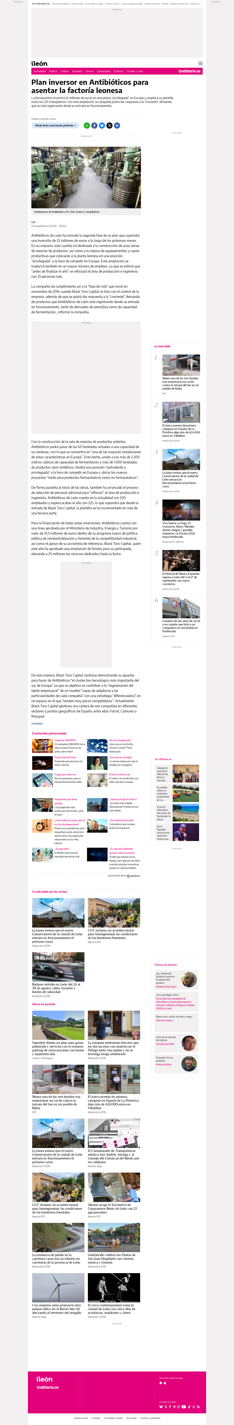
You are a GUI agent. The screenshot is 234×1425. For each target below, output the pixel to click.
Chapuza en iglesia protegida (132, 4)
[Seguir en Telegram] (174, 1406)
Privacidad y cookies (113, 1418)
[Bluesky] (102, 125)
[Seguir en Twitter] (165, 1406)
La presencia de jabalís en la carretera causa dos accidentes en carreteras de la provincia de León (56, 1258)
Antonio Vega (95, 1166)
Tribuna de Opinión (165, 964)
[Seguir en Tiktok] (189, 1406)
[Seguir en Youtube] (184, 1406)
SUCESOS (165, 4)
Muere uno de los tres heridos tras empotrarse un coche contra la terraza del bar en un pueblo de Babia (56, 1102)
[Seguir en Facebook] (170, 1406)
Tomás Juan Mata (165, 1043)
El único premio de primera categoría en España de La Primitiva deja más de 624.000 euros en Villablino (113, 1102)
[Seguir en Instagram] (178, 1406)
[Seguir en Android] (160, 1382)
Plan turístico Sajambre (61, 4)
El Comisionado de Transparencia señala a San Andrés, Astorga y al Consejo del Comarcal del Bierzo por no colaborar (113, 1156)
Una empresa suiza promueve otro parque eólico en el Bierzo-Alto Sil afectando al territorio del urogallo (56, 1309)
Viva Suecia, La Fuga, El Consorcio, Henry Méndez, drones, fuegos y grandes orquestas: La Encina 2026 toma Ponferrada (178, 530)
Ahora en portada (43, 1004)
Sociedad (77, 71)
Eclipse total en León (198, 4)
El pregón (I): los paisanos (164, 1059)
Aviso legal (131, 1418)
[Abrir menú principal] (200, 63)
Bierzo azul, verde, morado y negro (174, 1016)
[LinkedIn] (117, 125)
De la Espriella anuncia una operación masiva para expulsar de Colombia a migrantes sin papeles (164, 832)
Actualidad (40, 71)
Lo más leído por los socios (49, 891)
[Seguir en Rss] (198, 1406)
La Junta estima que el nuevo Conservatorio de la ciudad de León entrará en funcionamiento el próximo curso (57, 936)
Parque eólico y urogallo (94, 4)
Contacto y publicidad (150, 1418)
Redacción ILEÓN (41, 945)
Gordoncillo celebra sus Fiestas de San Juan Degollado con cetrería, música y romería (112, 1258)
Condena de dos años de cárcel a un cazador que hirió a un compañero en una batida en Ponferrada (181, 626)
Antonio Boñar (163, 1064)
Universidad (103, 71)
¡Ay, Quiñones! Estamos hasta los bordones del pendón (165, 978)
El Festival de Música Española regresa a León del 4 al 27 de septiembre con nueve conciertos (180, 579)
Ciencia (89, 71)
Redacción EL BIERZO (173, 541)
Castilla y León (135, 71)
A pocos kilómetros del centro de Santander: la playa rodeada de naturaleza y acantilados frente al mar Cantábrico (163, 813)
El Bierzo (118, 71)
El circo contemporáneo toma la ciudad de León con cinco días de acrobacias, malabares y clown (111, 1309)
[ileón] (55, 1379)
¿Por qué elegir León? (167, 994)
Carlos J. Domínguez (42, 1058)
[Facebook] (94, 125)
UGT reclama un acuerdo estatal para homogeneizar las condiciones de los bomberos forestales (113, 934)
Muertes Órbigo (77, 4)
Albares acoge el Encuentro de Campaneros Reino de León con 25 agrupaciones (112, 1208)
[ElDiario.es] (189, 71)
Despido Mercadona (152, 4)
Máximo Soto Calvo (166, 986)
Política (53, 71)
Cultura (65, 71)
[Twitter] (109, 125)
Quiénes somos (81, 1418)
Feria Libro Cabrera (112, 4)
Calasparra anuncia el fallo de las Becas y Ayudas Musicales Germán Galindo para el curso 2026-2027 (163, 774)
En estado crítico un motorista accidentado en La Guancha (163, 793)
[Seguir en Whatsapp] (194, 1406)
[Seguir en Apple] (165, 1382)
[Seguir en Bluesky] (161, 1406)
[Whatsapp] (87, 125)
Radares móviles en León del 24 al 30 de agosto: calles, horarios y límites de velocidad (56, 988)
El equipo (96, 1418)
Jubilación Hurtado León (179, 4)
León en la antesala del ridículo (166, 1039)
